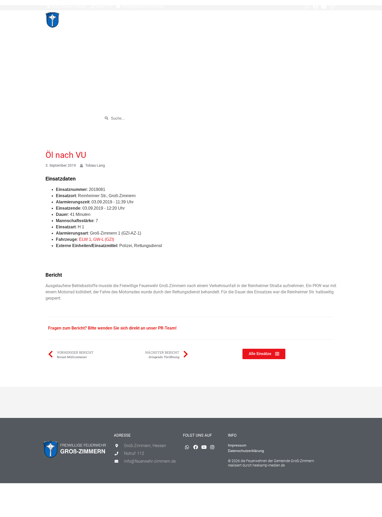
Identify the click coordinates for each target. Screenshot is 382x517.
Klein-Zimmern (208, 21)
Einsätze (145, 21)
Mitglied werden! (320, 21)
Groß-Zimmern (171, 21)
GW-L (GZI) (103, 239)
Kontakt (292, 21)
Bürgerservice (245, 21)
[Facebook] (315, 7)
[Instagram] (332, 7)
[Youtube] (324, 7)
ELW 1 (85, 239)
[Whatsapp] (307, 7)
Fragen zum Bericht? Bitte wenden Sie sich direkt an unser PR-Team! (112, 328)
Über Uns (271, 21)
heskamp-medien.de (269, 465)
